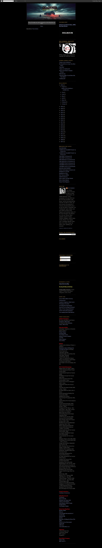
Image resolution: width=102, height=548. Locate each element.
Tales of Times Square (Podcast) (66, 309)
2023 (62, 110)
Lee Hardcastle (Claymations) (65, 305)
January (64, 104)
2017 (62, 122)
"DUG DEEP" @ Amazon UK (65, 156)
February (64, 102)
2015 (62, 126)
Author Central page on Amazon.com (67, 170)
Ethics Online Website (64, 180)
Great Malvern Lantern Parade (65, 503)
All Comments (64, 260)
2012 (62, 131)
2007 (62, 141)
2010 (62, 135)
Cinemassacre (62, 300)
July (63, 92)
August (63, 86)
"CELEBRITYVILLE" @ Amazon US (67, 164)
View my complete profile (65, 228)
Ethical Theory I (62, 331)
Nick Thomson (71, 188)
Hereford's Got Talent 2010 (65, 500)
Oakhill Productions (63, 176)
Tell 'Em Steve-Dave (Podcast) (66, 310)
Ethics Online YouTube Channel (66, 178)
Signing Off (61, 523)
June (63, 94)
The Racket (61, 497)
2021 (62, 114)
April (63, 98)
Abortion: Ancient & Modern (65, 336)
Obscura (61, 512)
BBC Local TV (62, 541)
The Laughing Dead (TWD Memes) (66, 312)
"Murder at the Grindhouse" (65, 62)
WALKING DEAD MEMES (65, 168)
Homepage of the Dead (64, 303)
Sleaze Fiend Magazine (64, 181)
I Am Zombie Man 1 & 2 (64, 526)
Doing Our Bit (62, 516)
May (63, 96)
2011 (62, 133)
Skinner (60, 517)
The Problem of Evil (63, 334)
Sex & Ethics (62, 340)
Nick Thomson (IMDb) (64, 175)
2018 (62, 120)
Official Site (66, 321)
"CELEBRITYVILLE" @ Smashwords (67, 166)
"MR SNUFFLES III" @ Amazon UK (67, 159)
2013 (62, 129)
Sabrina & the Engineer (64, 501)
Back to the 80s (62, 498)
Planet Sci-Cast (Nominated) (65, 522)
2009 (62, 137)
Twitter (60, 324)
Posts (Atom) (35, 28)
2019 (62, 118)
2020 (62, 116)
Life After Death (62, 333)
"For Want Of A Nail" (63, 349)
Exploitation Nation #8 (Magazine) (66, 348)
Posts (62, 257)
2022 (62, 112)
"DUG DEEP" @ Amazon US (65, 157)
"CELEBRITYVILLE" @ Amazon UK (67, 163)
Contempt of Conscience (64, 492)
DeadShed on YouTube (64, 171)
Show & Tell (61, 539)
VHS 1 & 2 (61, 525)
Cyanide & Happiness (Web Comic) (66, 302)
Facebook (62, 321)
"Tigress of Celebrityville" (64, 68)
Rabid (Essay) (62, 73)
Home (41, 26)
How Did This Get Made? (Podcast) (67, 307)
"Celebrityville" (62, 78)
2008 (62, 139)
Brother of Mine (62, 510)
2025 (62, 106)
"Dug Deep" (61, 67)
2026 (62, 85)
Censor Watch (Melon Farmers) (66, 298)
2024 (62, 108)
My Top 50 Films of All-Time (65, 286)
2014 (62, 128)
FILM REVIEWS (62, 148)
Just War (61, 337)
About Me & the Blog (64, 283)
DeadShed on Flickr (63, 173)
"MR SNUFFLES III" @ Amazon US (67, 161)
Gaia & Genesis (62, 339)
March (63, 100)
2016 (62, 124)
